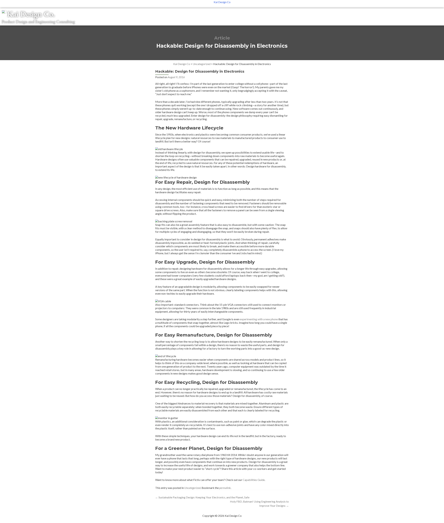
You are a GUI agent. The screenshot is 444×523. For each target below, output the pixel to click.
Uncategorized (192, 487)
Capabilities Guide (254, 479)
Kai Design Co (222, 2)
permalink (225, 487)
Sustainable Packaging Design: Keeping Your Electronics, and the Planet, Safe (202, 497)
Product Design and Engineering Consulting (38, 21)
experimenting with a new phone (259, 319)
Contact (436, 13)
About (422, 13)
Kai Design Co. (31, 14)
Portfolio (408, 13)
